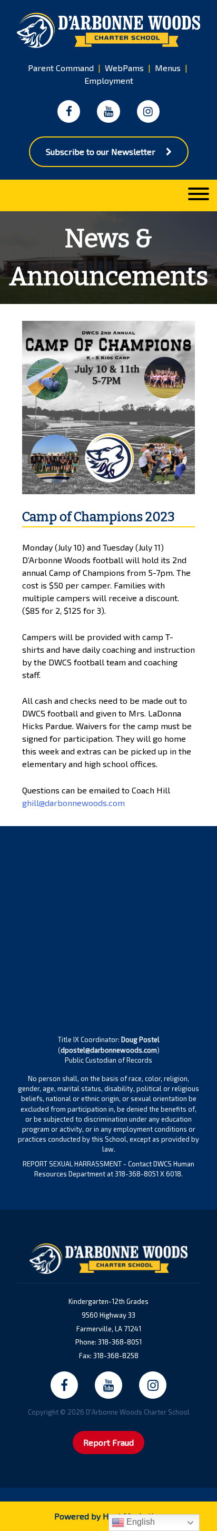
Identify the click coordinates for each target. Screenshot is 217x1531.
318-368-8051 (120, 1342)
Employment (108, 80)
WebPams (124, 68)
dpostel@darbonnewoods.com (109, 1050)
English (139, 1521)
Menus (168, 68)
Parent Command (61, 68)
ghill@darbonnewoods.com (73, 803)
